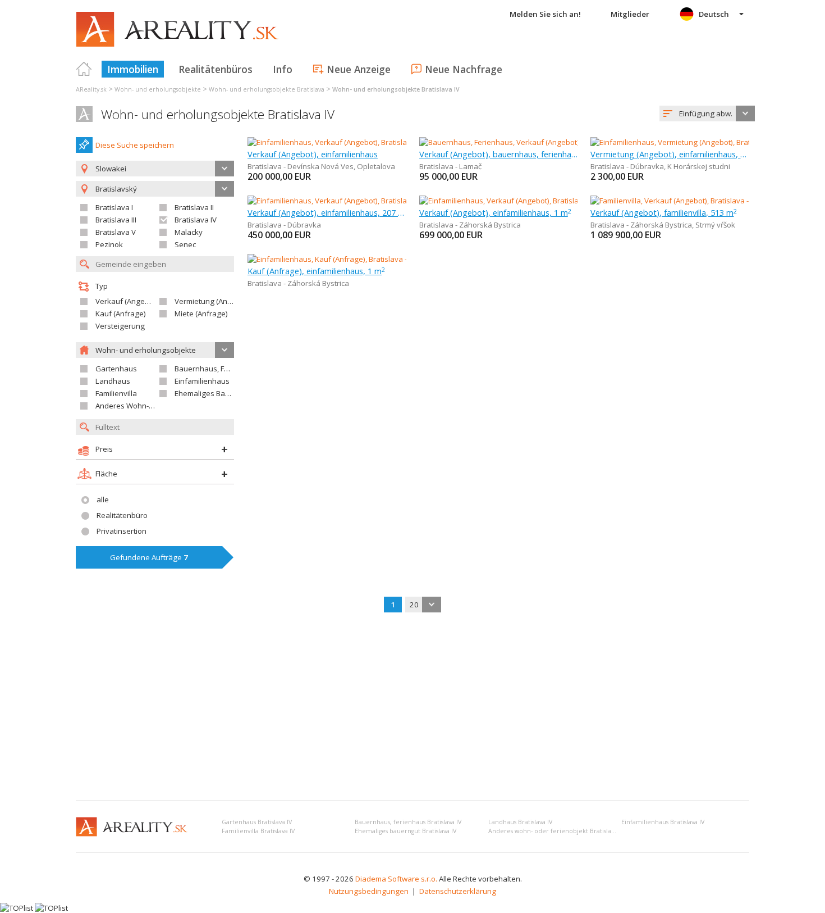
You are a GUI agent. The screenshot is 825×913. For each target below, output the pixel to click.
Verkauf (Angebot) (126, 301)
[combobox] (707, 113)
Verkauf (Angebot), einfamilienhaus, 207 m (326, 212)
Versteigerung (120, 326)
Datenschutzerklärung (457, 891)
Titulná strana (84, 69)
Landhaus (112, 381)
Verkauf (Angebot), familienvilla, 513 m (663, 212)
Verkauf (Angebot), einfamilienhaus (312, 154)
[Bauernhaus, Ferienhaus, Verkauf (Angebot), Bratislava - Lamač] (527, 142)
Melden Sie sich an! (545, 14)
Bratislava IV (196, 220)
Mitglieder (630, 14)
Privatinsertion (121, 531)
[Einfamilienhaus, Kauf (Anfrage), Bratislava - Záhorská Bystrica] (354, 259)
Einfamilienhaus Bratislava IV (662, 822)
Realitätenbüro (122, 515)
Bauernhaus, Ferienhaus (217, 369)
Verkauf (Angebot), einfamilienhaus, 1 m (495, 212)
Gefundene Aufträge (149, 557)
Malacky (189, 232)
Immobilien (132, 69)
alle (103, 499)
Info (282, 69)
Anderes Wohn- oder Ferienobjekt (153, 406)
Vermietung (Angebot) (212, 301)
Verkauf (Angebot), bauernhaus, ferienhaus (498, 154)
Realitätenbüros (215, 69)
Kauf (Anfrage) (120, 313)
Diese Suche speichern (134, 145)
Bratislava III (115, 220)
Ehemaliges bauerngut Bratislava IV (405, 831)
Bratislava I (114, 207)
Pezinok (109, 244)
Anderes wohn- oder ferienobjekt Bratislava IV (556, 831)
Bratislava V (115, 232)
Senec (185, 244)
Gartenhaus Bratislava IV (257, 822)
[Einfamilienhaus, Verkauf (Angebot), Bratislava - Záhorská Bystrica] (532, 201)
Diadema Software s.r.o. (396, 879)
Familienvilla (116, 393)
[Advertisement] (412, 707)
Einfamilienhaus (202, 381)
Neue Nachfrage (463, 69)
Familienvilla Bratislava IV (258, 831)
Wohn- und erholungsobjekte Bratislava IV (217, 114)
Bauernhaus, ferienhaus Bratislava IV (408, 822)
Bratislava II (194, 207)
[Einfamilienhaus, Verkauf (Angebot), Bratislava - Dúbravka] (346, 201)
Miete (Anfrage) (201, 313)
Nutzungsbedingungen (369, 891)
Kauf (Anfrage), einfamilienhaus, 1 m (316, 270)
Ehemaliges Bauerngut (214, 393)
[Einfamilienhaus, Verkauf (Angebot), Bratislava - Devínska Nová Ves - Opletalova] (384, 142)
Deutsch (714, 14)
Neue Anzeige (359, 69)
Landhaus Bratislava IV (520, 822)
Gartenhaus (116, 369)
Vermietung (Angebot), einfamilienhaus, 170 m (669, 154)
